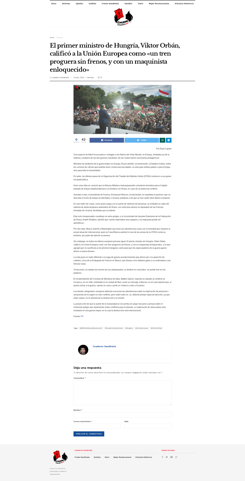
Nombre (78, 410)
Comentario (80, 378)
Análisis (92, 3)
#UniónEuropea (142, 328)
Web (126, 421)
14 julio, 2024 (79, 77)
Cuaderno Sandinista (60, 77)
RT (82, 316)
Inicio (53, 3)
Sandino (128, 3)
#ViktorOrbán (156, 328)
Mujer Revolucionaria (159, 3)
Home (52, 37)
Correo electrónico (83, 421)
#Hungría (129, 328)
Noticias (66, 3)
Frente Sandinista (110, 3)
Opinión (79, 3)
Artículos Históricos (184, 3)
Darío (140, 3)
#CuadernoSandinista (114, 328)
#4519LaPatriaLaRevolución (91, 328)
